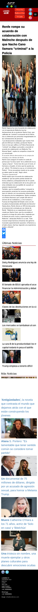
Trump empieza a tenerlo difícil (17, 365)
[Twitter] (19, 233)
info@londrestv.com (12, 597)
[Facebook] (19, 229)
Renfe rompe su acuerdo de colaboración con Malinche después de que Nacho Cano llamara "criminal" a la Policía (18, 40)
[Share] (19, 236)
